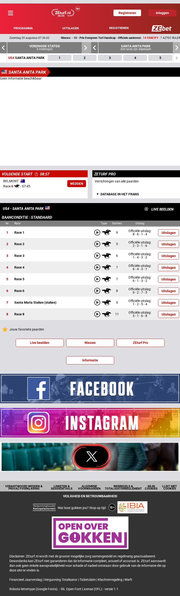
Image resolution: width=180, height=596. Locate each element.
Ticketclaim (88, 579)
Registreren (119, 28)
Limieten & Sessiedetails (61, 487)
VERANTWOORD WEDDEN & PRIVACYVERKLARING (24, 487)
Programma (23, 28)
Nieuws (90, 343)
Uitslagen (70, 28)
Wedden (76, 183)
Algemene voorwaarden (89, 487)
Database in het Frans (120, 194)
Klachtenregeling (110, 579)
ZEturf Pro (140, 343)
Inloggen (162, 13)
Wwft (128, 579)
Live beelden (39, 343)
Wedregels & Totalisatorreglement (123, 487)
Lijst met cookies (169, 487)
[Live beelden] (146, 209)
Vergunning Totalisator (61, 579)
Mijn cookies (151, 487)
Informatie (90, 360)
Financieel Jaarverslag (26, 579)
